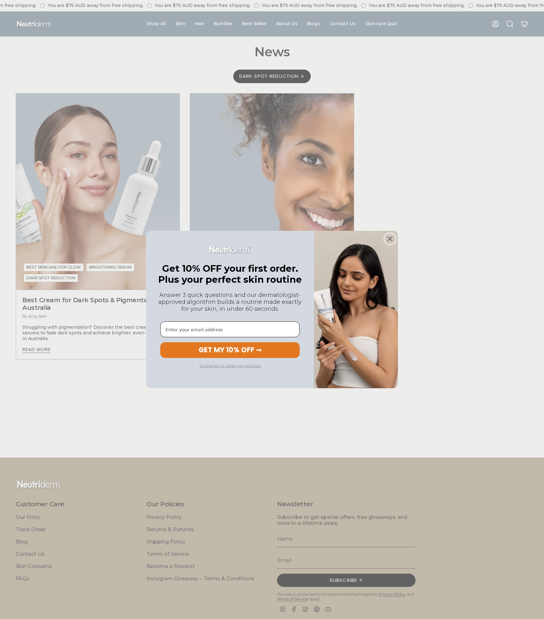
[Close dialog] (389, 238)
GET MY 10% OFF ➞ (230, 350)
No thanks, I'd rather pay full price (230, 365)
